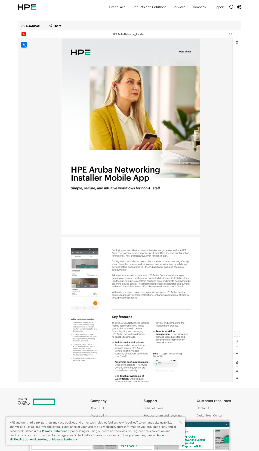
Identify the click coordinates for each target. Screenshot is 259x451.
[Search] (231, 7)
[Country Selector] (239, 7)
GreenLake (117, 7)
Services (179, 7)
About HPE (97, 408)
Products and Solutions (149, 7)
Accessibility (98, 415)
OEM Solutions (153, 408)
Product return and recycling (162, 415)
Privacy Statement (54, 431)
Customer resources (214, 401)
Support (218, 7)
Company (199, 7)
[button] (180, 422)
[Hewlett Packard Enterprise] (27, 7)
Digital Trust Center (209, 415)
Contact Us (204, 408)
